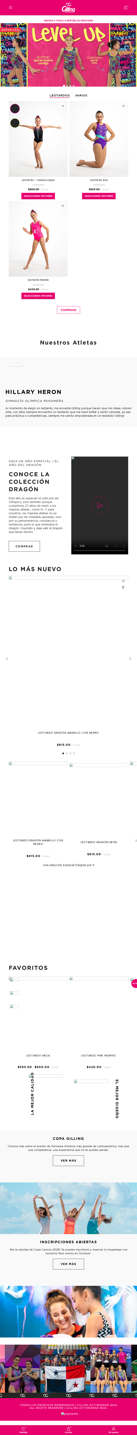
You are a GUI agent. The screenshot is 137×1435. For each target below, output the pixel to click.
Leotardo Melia (38, 1055)
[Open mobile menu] (10, 7)
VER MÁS (68, 1160)
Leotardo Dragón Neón (99, 842)
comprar (24, 546)
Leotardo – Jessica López (38, 180)
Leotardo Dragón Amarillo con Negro (68, 733)
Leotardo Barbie (38, 280)
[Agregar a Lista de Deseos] (63, 106)
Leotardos (38, 184)
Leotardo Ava (99, 180)
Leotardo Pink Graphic (98, 1055)
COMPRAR (68, 310)
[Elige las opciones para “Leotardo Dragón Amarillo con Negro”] (123, 587)
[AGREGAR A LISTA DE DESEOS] (123, 581)
